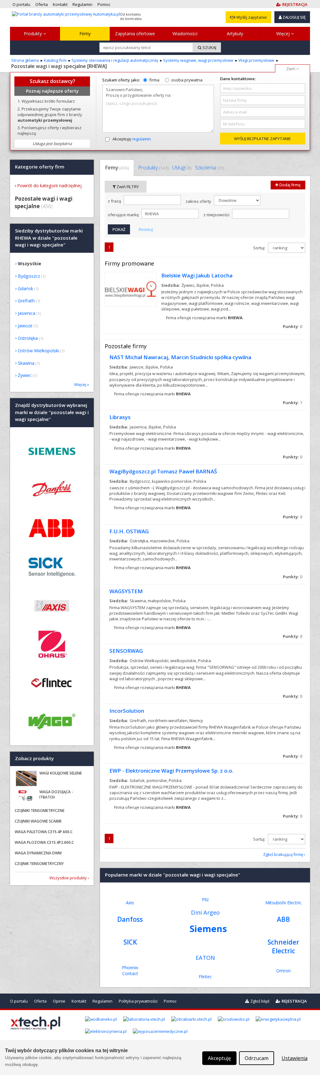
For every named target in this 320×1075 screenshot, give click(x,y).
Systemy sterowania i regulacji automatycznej (115, 60)
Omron (283, 971)
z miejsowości (216, 214)
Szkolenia (209, 167)
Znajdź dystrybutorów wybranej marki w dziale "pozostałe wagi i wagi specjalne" (52, 412)
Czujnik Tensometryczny (39, 863)
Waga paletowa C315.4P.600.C (43, 831)
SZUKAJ (209, 47)
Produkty (33, 34)
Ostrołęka (28, 338)
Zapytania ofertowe (135, 34)
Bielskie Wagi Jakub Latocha (196, 275)
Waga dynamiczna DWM (38, 853)
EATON (205, 957)
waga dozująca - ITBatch (56, 794)
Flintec (205, 977)
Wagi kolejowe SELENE (60, 773)
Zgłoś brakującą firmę (283, 854)
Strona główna (25, 60)
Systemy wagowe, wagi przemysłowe (198, 60)
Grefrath (26, 301)
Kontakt (79, 1001)
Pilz (205, 899)
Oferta (40, 1001)
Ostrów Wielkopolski (38, 351)
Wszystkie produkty (68, 878)
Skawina (26, 363)
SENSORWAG (126, 650)
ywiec (25, 375)
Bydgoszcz (29, 276)
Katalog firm (55, 60)
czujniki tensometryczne (39, 810)
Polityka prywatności (138, 1001)
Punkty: (292, 326)
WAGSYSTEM (126, 591)
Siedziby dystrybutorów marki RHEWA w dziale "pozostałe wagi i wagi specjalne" (49, 238)
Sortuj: (259, 248)
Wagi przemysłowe (256, 60)
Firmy (85, 34)
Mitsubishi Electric (283, 903)
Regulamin (102, 1001)
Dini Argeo (205, 912)
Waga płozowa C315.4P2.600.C (44, 842)
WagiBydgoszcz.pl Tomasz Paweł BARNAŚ (163, 471)
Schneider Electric (283, 946)
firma (154, 80)
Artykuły (235, 34)
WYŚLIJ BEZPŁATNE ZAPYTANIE (262, 138)
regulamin (141, 139)
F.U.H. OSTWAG (129, 531)
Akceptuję (131, 139)
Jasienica (26, 313)
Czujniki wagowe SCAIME (38, 821)
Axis (130, 903)
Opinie (59, 1001)
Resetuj (146, 229)
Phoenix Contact (130, 970)
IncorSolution (126, 710)
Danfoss (130, 919)
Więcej (283, 34)
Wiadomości (185, 34)
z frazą (115, 201)
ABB (283, 919)
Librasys (120, 417)
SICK (130, 942)
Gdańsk (25, 288)
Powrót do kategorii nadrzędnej (49, 185)
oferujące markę (124, 214)
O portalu (19, 1001)
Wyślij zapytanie (251, 17)
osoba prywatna (186, 80)
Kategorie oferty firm (39, 167)
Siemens (208, 928)
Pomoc (170, 1001)
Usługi (181, 167)
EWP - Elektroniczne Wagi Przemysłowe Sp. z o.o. (171, 770)
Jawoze (25, 326)
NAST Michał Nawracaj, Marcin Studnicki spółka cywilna (180, 357)
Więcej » (81, 384)
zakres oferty (199, 201)
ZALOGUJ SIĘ (294, 17)
